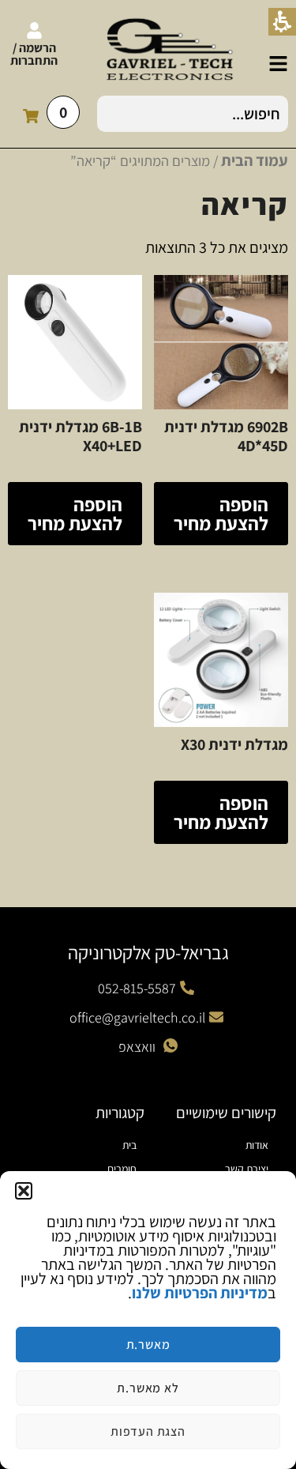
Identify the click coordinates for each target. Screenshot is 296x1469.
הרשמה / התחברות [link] (34, 54)
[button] (24, 1191)
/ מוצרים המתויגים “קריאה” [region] (179, 160)
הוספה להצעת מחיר (221, 514)
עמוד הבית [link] (254, 160)
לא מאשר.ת (147, 1388)
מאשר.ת (148, 1344)
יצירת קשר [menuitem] (246, 1169)
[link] (278, 63)
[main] (148, 520)
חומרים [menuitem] (122, 1169)
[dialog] (148, 1320)
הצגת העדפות (148, 1431)
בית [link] (129, 1145)
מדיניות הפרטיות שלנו (200, 1293)
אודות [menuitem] (256, 1145)
